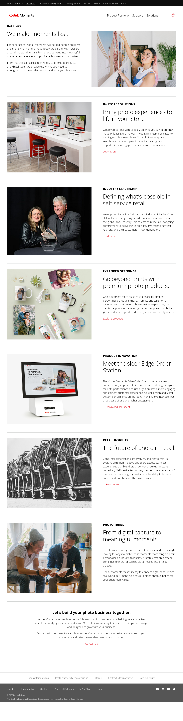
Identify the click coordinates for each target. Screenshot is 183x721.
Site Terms (45, 689)
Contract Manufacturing (114, 3)
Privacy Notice (28, 689)
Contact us (91, 643)
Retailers (30, 3)
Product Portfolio (118, 15)
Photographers (73, 3)
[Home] (21, 16)
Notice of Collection (64, 689)
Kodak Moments (15, 3)
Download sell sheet (118, 407)
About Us (11, 689)
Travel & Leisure (92, 3)
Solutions (152, 15)
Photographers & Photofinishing (71, 678)
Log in (100, 689)
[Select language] (173, 15)
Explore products (113, 318)
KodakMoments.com (38, 678)
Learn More (110, 151)
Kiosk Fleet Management (50, 3)
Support (137, 15)
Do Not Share (85, 689)
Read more (109, 236)
